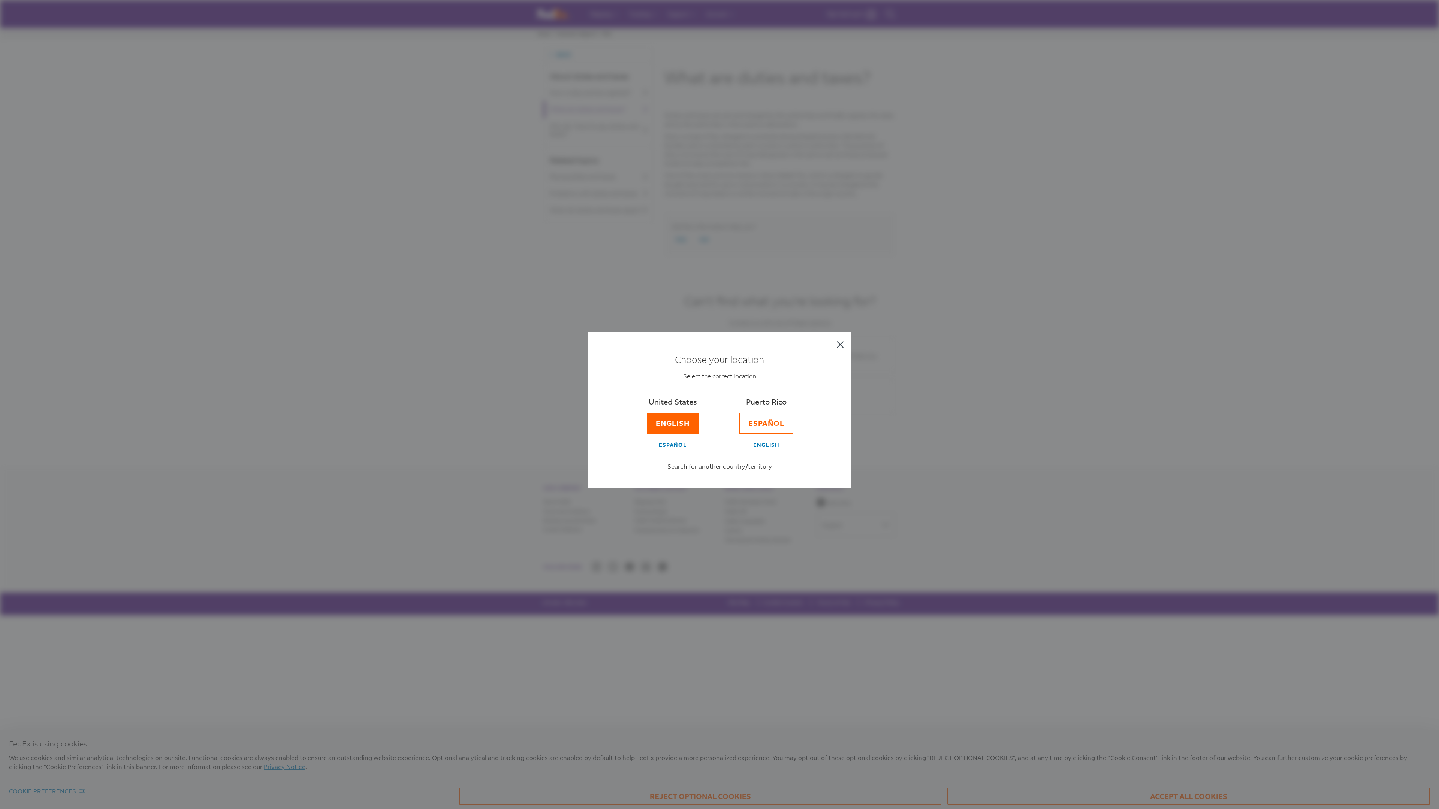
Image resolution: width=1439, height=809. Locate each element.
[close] (840, 344)
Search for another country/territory (719, 466)
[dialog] (719, 404)
